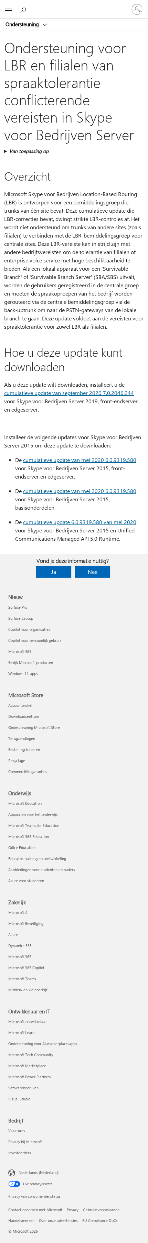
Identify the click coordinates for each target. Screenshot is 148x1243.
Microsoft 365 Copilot (26, 967)
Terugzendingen (21, 738)
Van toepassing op (29, 151)
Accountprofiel (20, 705)
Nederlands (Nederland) (39, 1172)
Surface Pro (17, 607)
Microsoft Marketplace (27, 1065)
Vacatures (16, 1130)
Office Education (21, 847)
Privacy (72, 1209)
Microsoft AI (18, 912)
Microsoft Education (25, 803)
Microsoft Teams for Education (33, 825)
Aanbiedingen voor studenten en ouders (41, 869)
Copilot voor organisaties (29, 629)
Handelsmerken (21, 1220)
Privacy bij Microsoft (25, 1141)
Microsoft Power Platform (29, 1076)
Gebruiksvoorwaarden (101, 1209)
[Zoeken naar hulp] (24, 9)
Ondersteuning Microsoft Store (34, 727)
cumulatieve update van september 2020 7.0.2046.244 (69, 392)
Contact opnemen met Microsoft (35, 1209)
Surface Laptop (20, 618)
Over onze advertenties (58, 1220)
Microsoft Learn (21, 1032)
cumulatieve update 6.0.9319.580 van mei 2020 (79, 522)
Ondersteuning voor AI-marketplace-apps (42, 1043)
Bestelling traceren (24, 749)
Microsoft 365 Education (28, 836)
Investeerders (19, 1152)
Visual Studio (19, 1098)
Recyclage (16, 760)
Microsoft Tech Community (30, 1054)
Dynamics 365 (20, 945)
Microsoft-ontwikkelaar (27, 1021)
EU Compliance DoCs (100, 1220)
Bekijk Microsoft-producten (30, 662)
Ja (53, 571)
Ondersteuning (23, 24)
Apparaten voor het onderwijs (33, 814)
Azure (13, 934)
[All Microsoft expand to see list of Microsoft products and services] (8, 9)
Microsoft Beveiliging (25, 923)
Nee (92, 571)
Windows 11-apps (23, 673)
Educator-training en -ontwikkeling (37, 858)
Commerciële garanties (27, 771)
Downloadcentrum (23, 716)
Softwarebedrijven (23, 1087)
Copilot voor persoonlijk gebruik (34, 640)
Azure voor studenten (26, 880)
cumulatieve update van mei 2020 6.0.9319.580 (79, 459)
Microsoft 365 (19, 651)
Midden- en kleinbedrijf (27, 989)
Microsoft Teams (22, 978)
